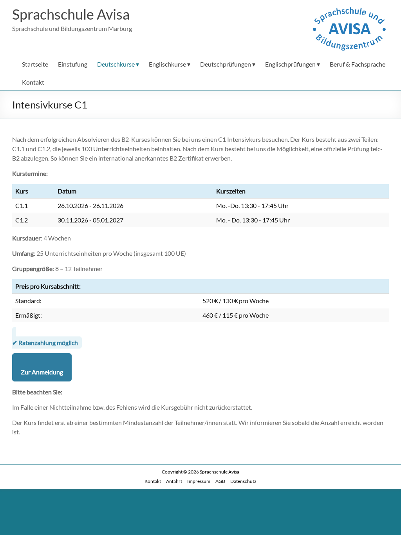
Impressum (198, 481)
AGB (220, 481)
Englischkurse (167, 64)
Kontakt (33, 82)
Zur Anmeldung (42, 372)
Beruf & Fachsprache (357, 64)
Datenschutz (243, 481)
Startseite (35, 64)
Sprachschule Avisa (71, 14)
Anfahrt (174, 481)
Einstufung (72, 64)
